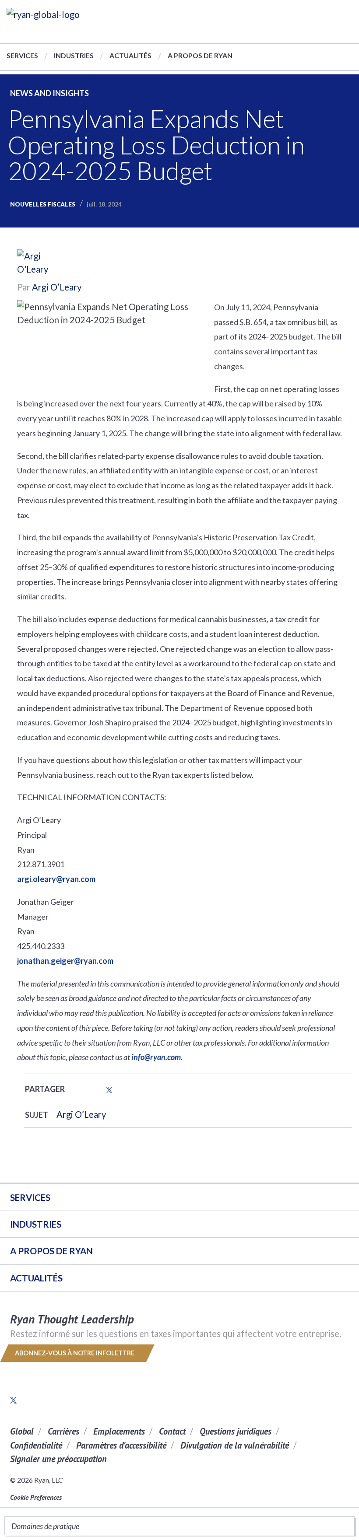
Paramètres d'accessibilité (121, 1445)
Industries (74, 55)
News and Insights (49, 93)
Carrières (63, 1431)
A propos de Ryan (200, 55)
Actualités (130, 55)
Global (22, 1431)
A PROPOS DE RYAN (51, 1251)
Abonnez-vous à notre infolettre (75, 1353)
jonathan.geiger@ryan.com (65, 961)
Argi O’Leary (56, 287)
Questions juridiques (235, 1431)
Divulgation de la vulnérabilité (234, 1445)
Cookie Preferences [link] (36, 1497)
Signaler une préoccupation (58, 1459)
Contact (172, 1431)
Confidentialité (36, 1445)
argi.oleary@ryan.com (56, 879)
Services (22, 55)
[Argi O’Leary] (43, 263)
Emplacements (119, 1431)
